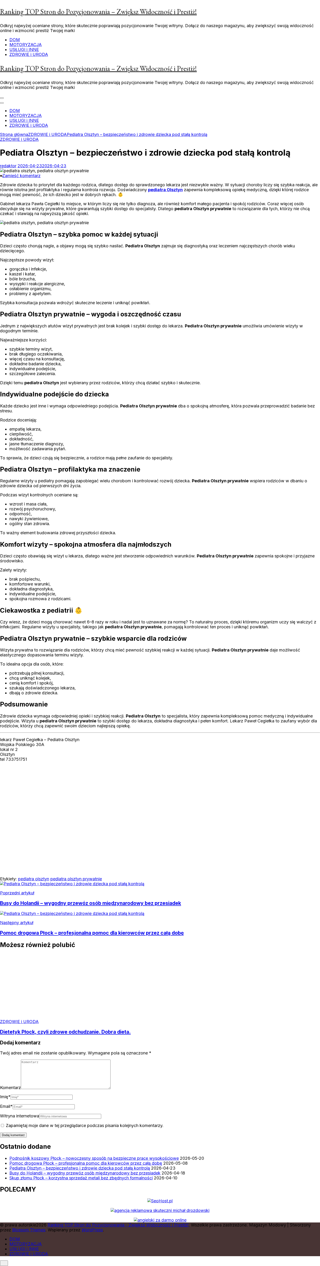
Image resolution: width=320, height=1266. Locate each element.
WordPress (92, 1229)
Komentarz (10, 1087)
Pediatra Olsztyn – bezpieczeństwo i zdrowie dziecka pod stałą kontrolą (79, 1168)
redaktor (8, 165)
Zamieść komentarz (21, 175)
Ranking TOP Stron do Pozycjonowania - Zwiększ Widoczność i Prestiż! (118, 1224)
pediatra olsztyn (33, 878)
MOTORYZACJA (25, 44)
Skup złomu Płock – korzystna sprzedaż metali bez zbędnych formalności (81, 1177)
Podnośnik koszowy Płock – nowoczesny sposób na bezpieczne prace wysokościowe (94, 1158)
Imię (5, 1096)
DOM (14, 39)
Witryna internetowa (19, 1115)
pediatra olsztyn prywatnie (76, 878)
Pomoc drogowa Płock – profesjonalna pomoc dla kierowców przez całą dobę (85, 1163)
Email (6, 1106)
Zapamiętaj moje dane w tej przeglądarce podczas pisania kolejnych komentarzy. (85, 1125)
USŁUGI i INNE (24, 49)
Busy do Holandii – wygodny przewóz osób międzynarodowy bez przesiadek (84, 1173)
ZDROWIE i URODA (28, 54)
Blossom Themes (28, 1229)
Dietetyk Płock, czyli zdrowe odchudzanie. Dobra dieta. (65, 1032)
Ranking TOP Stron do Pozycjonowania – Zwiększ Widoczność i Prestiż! (98, 11)
